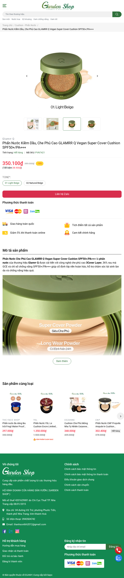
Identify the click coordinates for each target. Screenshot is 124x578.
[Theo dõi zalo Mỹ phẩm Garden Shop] (11, 530)
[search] (117, 14)
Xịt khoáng (27, 19)
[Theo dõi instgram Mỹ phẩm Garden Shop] (17, 530)
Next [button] (97, 75)
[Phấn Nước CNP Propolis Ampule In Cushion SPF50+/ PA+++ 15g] (108, 404)
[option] (62, 76)
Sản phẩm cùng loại (17, 383)
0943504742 (28, 519)
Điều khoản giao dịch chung (79, 479)
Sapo (49, 575)
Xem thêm (62, 361)
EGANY (28, 575)
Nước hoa (16, 19)
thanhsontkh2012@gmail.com (30, 524)
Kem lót (54, 19)
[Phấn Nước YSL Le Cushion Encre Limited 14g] (46, 404)
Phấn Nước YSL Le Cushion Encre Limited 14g (44, 426)
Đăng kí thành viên (12, 561)
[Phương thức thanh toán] (22, 211)
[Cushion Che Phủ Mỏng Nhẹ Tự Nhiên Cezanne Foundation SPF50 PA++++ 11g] (77, 404)
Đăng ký (113, 546)
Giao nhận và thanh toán (15, 551)
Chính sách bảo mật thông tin (80, 469)
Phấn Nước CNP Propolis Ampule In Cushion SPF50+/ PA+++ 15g (107, 426)
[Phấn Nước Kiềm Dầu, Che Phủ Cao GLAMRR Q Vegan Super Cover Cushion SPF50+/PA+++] (62, 76)
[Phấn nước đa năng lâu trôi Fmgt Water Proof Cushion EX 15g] (15, 404)
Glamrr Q (8, 138)
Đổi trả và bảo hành (12, 556)
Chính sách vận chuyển (76, 484)
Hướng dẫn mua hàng (13, 545)
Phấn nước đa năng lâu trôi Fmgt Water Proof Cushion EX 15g (14, 426)
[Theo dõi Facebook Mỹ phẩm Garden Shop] (4, 530)
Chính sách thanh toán (76, 490)
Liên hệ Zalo (62, 194)
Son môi (6, 19)
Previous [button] (26, 75)
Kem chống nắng (41, 19)
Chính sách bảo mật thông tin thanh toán (86, 474)
